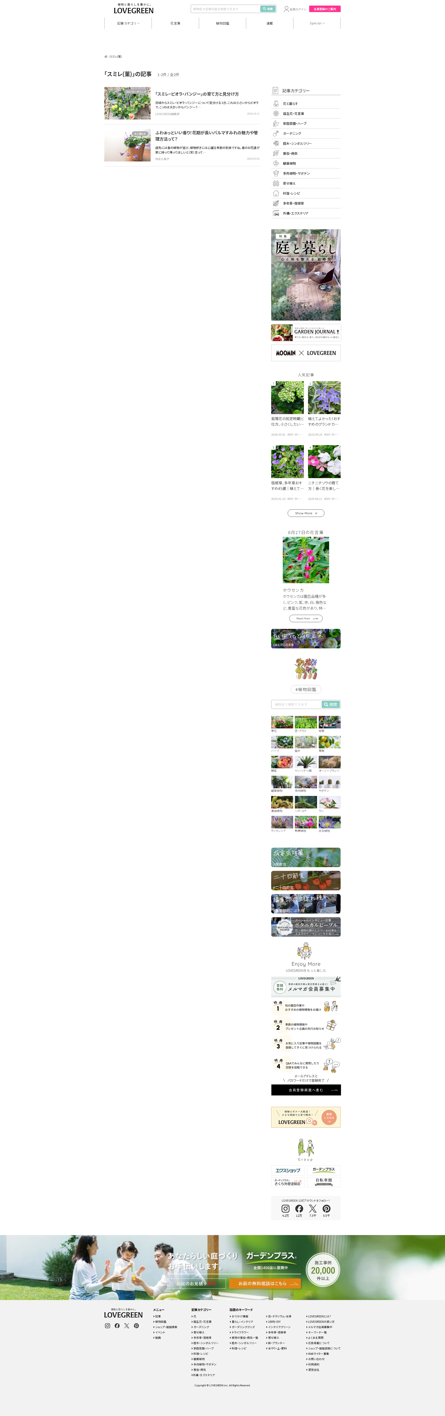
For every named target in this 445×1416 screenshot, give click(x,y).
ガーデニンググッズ (243, 1327)
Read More (303, 618)
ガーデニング (292, 133)
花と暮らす (140, 133)
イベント (160, 1332)
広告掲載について (319, 1343)
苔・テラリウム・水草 (279, 1316)
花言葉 (175, 23)
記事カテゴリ (126, 23)
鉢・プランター (276, 1343)
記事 (158, 1316)
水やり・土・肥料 (277, 1348)
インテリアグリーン (279, 1327)
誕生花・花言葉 (293, 113)
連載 (270, 23)
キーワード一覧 (317, 1332)
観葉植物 (289, 163)
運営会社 (313, 1369)
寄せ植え (289, 183)
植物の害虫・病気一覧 (244, 1337)
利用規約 (313, 1364)
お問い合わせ (316, 1359)
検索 (270, 9)
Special (315, 23)
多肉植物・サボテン (296, 173)
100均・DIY (274, 1321)
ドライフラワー (240, 1332)
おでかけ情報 (239, 1316)
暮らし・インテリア (242, 1321)
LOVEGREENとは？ (319, 1316)
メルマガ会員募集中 (320, 1327)
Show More (303, 513)
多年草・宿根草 (293, 203)
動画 (158, 1337)
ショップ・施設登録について (324, 1348)
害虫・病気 (290, 153)
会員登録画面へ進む (306, 1090)
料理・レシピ (291, 193)
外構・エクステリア (295, 213)
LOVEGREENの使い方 (321, 1321)
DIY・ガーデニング (136, 91)
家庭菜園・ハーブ (294, 123)
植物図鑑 (222, 23)
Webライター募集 (318, 1353)
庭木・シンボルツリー (297, 143)
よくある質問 (316, 1337)
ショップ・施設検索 (166, 1327)
